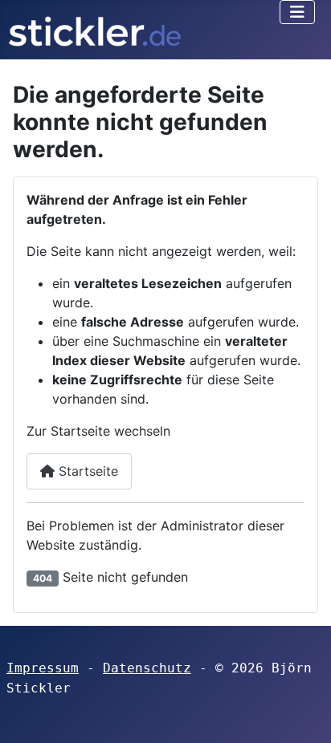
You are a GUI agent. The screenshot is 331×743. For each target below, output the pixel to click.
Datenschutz (147, 668)
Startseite (86, 471)
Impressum (42, 668)
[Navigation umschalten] (297, 12)
